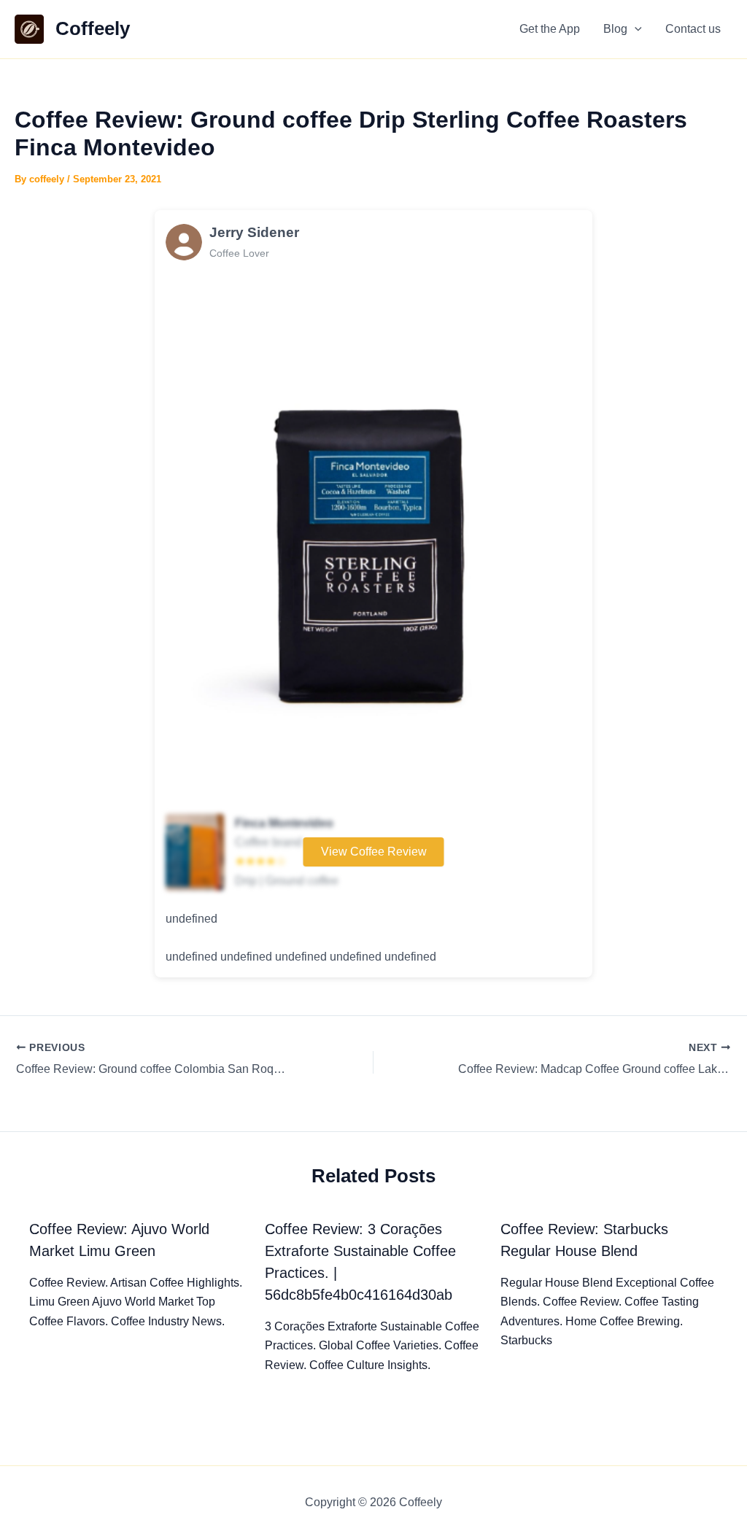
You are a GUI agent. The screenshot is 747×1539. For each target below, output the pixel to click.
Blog (615, 29)
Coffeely (92, 28)
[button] (634, 29)
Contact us (693, 29)
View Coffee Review (374, 851)
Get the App (549, 29)
